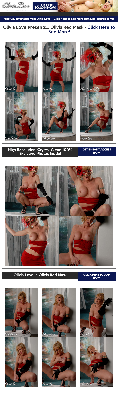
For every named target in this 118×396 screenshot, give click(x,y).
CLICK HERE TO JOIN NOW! (96, 276)
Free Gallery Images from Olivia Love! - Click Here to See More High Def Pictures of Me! (59, 19)
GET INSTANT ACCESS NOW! (97, 151)
